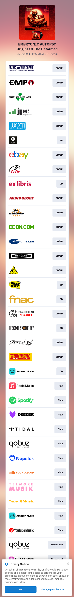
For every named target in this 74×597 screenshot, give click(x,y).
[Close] (68, 563)
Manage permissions (52, 589)
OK (20, 589)
